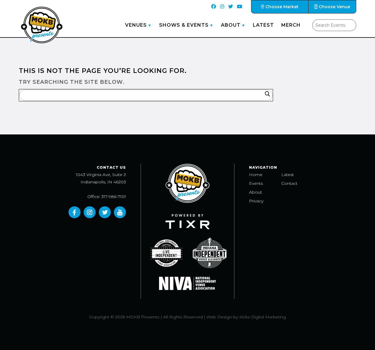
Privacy (256, 201)
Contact (289, 183)
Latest (263, 25)
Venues (136, 25)
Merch (291, 25)
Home (255, 174)
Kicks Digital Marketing (262, 317)
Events (256, 183)
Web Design (219, 317)
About (231, 25)
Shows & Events (184, 25)
